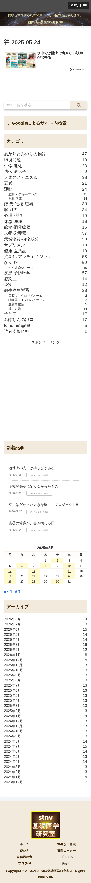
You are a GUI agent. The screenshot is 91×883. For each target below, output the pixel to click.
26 (9, 581)
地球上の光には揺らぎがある (32, 468)
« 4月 (8, 592)
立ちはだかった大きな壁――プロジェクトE (43, 505)
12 (9, 571)
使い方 (24, 850)
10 (69, 566)
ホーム (24, 844)
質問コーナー (66, 850)
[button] (78, 105)
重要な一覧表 (66, 844)
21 (33, 576)
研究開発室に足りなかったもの (33, 486)
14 (33, 571)
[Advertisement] (45, 391)
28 (33, 581)
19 (9, 576)
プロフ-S (66, 857)
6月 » (19, 592)
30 (57, 581)
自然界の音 (24, 857)
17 (69, 571)
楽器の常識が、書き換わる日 (32, 523)
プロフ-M (24, 863)
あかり (66, 863)
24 (69, 576)
